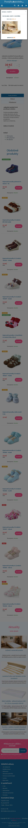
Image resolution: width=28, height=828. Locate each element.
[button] (18, 5)
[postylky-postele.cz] (14, 2)
